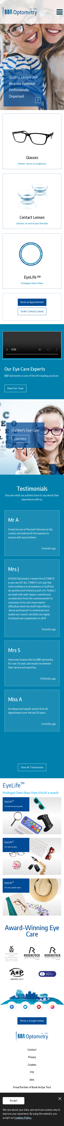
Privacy (32, 1057)
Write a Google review (32, 1020)
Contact (32, 1049)
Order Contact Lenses (32, 311)
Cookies (32, 1064)
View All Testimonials (32, 767)
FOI (32, 1072)
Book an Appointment (32, 302)
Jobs (32, 1079)
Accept (13, 1100)
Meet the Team (15, 388)
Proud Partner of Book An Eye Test (32, 1087)
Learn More (20, 438)
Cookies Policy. (23, 1117)
